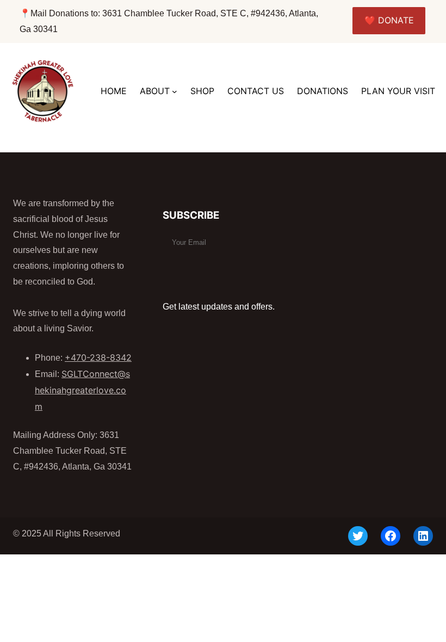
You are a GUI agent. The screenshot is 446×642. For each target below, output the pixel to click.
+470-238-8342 (98, 357)
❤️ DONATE (389, 20)
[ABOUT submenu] (174, 91)
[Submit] (176, 263)
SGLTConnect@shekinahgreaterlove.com (82, 390)
